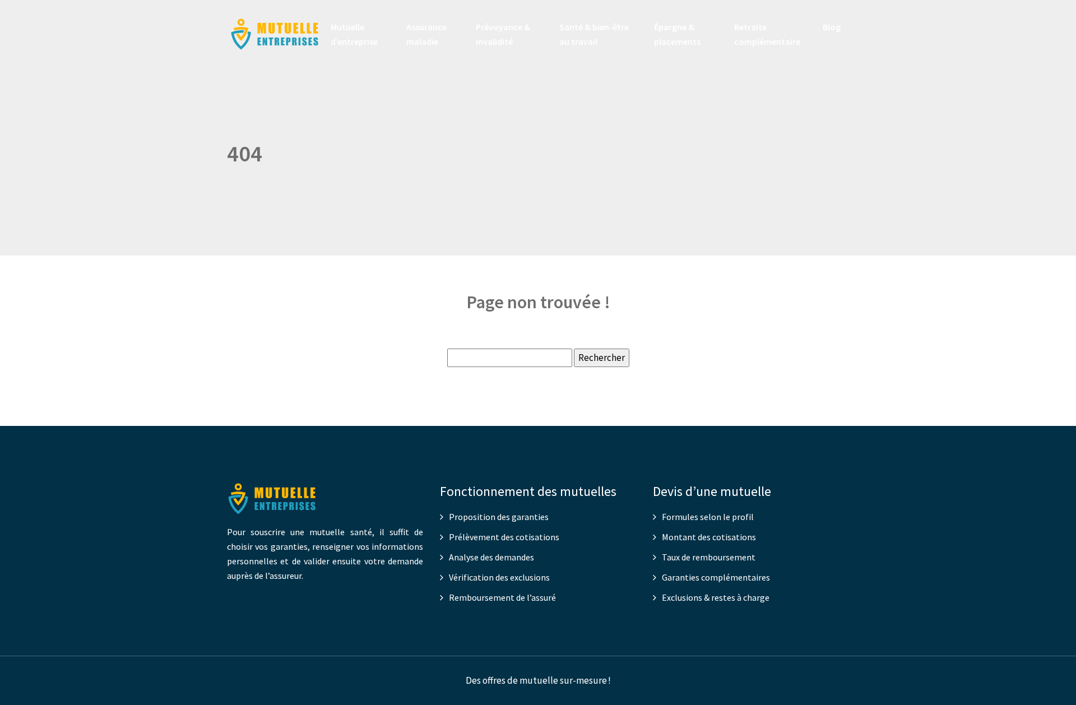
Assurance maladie (426, 34)
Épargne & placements (677, 34)
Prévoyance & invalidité (503, 34)
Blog (832, 27)
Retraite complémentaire (767, 34)
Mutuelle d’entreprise (354, 34)
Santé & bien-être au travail (594, 34)
